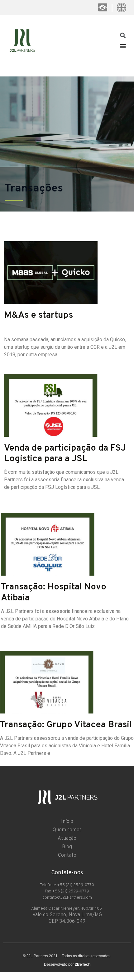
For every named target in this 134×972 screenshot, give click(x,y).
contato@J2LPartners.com (67, 897)
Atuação (67, 838)
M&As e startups (38, 315)
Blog (67, 847)
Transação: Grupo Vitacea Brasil (66, 725)
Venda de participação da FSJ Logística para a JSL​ (65, 453)
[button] (122, 45)
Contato (67, 855)
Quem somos (67, 830)
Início (67, 821)
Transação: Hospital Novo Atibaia (53, 592)
